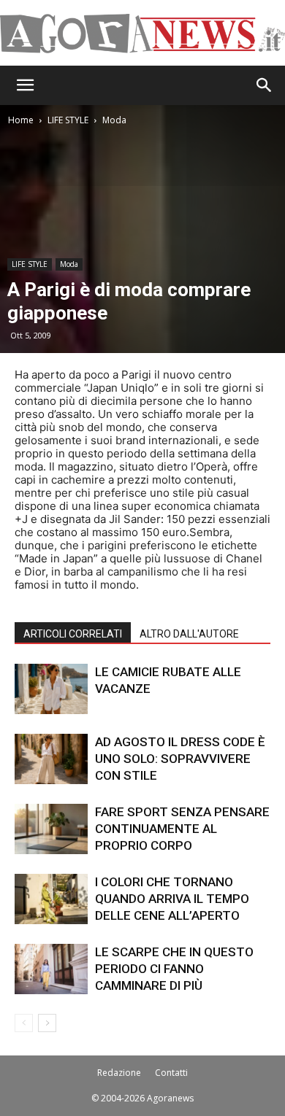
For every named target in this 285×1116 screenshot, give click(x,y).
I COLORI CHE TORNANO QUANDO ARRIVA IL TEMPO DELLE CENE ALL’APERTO (172, 899)
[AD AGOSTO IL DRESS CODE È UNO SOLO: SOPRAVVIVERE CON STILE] (51, 759)
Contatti (171, 1072)
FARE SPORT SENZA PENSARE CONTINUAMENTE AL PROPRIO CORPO (182, 829)
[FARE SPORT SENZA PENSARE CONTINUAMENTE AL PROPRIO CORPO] (51, 829)
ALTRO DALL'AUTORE (189, 634)
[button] (24, 85)
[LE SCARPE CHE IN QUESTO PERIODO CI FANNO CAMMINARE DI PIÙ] (51, 969)
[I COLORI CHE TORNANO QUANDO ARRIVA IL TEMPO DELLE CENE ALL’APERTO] (51, 899)
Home (21, 120)
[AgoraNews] (142, 33)
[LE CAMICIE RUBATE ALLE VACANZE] (51, 689)
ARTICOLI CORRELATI (72, 634)
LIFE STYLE (68, 120)
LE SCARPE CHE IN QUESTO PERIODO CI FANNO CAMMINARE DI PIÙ (174, 969)
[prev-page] (24, 1023)
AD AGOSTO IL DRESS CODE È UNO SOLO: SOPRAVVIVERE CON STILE (180, 759)
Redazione (119, 1072)
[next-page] (47, 1023)
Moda (114, 120)
